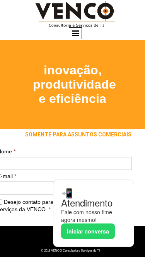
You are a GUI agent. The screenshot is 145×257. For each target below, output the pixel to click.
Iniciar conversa (88, 231)
